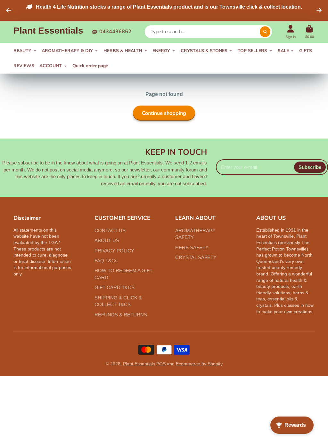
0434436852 (115, 31)
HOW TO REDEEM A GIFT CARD (123, 274)
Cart (310, 32)
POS (161, 363)
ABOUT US (106, 240)
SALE (283, 51)
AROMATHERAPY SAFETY (195, 234)
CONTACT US (110, 230)
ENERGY (161, 51)
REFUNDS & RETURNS (120, 314)
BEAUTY (22, 51)
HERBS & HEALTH (122, 51)
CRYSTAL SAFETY (196, 257)
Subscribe (310, 167)
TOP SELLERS (252, 51)
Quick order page (90, 66)
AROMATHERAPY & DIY (67, 51)
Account (290, 32)
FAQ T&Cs (106, 260)
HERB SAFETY (192, 247)
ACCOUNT (50, 66)
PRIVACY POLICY (114, 250)
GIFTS (305, 51)
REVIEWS (23, 66)
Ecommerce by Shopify (199, 363)
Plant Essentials (139, 363)
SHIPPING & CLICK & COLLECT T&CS (118, 301)
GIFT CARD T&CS (114, 287)
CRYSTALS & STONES (204, 51)
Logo (48, 32)
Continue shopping (164, 113)
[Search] (265, 31)
